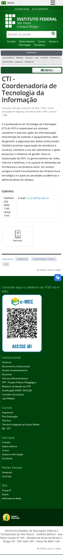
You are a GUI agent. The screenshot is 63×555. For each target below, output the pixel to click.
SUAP (36, 58)
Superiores (7, 412)
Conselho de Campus (13, 394)
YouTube (6, 476)
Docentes (7, 374)
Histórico (6, 362)
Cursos (41, 41)
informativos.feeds (11, 498)
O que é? (6, 490)
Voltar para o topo (50, 269)
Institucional (22, 259)
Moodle (29, 58)
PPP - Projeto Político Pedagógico (19, 382)
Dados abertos (26, 41)
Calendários (8, 58)
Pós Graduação (10, 416)
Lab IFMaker (8, 398)
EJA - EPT (6, 428)
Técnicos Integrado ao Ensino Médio (21, 424)
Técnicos (6, 420)
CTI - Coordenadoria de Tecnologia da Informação (29, 89)
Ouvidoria (39, 44)
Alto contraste (40, 9)
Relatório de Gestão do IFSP (16, 386)
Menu (48, 70)
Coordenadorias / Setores (44, 259)
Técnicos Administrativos (15, 378)
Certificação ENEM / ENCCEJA (17, 390)
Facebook (7, 472)
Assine (5, 494)
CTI (6, 264)
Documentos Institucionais (16, 366)
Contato (11, 41)
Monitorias (7, 62)
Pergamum (55, 58)
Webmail (19, 58)
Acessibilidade (22, 9)
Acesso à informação (12, 454)
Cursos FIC (29, 62)
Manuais (19, 62)
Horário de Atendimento (14, 370)
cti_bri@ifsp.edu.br (38, 198)
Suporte (44, 58)
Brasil (11, 2)
